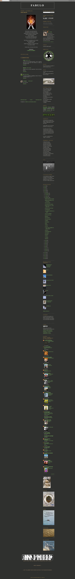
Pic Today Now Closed (47, 450)
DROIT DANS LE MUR (49, 295)
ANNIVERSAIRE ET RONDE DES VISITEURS (49, 265)
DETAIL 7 (47, 269)
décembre (47, 193)
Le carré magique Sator (51, 342)
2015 (45, 190)
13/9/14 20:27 (26, 74)
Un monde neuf (46, 447)
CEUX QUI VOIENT (48, 219)
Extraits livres (47, 107)
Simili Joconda (50, 468)
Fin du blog (46, 436)
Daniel (24, 60)
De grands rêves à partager (48, 435)
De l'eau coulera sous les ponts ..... (48, 348)
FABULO (37, 5)
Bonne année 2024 (47, 433)
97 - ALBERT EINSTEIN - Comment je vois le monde (50, 407)
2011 (45, 255)
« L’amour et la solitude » (31, 50)
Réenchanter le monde (48, 416)
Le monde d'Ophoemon (48, 340)
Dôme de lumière (51, 358)
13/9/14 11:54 (28, 60)
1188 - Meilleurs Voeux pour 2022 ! (48, 444)
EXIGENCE (46, 230)
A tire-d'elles (46, 399)
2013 (45, 252)
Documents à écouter (48, 111)
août (46, 240)
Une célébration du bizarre (50, 374)
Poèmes (52, 108)
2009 (45, 258)
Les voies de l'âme (47, 346)
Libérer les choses (49, 421)
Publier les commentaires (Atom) (30, 101)
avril (46, 246)
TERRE (47, 290)
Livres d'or (46, 405)
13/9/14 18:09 (28, 67)
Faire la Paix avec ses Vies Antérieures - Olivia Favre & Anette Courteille (48, 413)
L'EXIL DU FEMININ (48, 213)
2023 (45, 187)
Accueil (31, 99)
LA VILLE (46, 226)
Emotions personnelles (48, 357)
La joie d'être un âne (47, 419)
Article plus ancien (39, 99)
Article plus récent (24, 99)
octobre (46, 196)
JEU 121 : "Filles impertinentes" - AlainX (50, 381)
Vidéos (45, 108)
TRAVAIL (46, 224)
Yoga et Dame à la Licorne (48, 417)
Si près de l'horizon (47, 373)
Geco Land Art (46, 442)
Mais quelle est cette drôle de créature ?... (50, 394)
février (46, 249)
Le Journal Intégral (47, 460)
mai (46, 244)
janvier (46, 250)
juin (45, 243)
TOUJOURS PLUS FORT (50, 280)
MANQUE (46, 216)
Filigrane (45, 379)
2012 (45, 254)
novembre (47, 194)
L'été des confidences (50, 365)
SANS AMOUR (24, 12)
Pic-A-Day (45, 449)
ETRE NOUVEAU (47, 202)
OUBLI (46, 223)
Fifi (23, 74)
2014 (45, 191)
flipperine (24, 67)
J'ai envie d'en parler (47, 392)
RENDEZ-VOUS (48, 285)
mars (46, 247)
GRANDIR (46, 238)
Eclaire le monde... (49, 387)
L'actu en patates (47, 432)
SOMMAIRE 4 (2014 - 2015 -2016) (50, 462)
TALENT (46, 235)
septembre (47, 197)
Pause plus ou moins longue (48, 440)
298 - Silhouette (50, 427)
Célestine (45, 363)
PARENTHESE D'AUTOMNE (49, 198)
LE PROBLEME (47, 209)
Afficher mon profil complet (48, 41)
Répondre (24, 64)
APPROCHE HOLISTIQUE (49, 208)
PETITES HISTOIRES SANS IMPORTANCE (48, 467)
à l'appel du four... (51, 351)
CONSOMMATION (48, 231)
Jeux (53, 110)
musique (48, 110)
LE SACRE (46, 237)
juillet (46, 241)
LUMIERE (46, 220)
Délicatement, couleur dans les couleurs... (50, 400)
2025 (45, 186)
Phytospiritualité (46, 386)
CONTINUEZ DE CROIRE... (49, 204)
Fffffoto (45, 426)
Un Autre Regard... (47, 411)
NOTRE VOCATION (48, 214)
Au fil (45, 350)
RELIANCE (46, 234)
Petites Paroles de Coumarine (47, 439)
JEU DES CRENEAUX (49, 275)
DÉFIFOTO (46, 370)
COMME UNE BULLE (45, 311)
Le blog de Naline (47, 446)
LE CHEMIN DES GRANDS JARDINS (48, 453)
